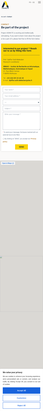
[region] (21, 390)
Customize (21, 398)
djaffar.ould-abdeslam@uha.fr (20, 80)
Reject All (22, 405)
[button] (39, 2)
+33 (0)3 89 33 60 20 (15, 78)
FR (30, 2)
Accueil (3, 16)
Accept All (21, 390)
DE (34, 2)
